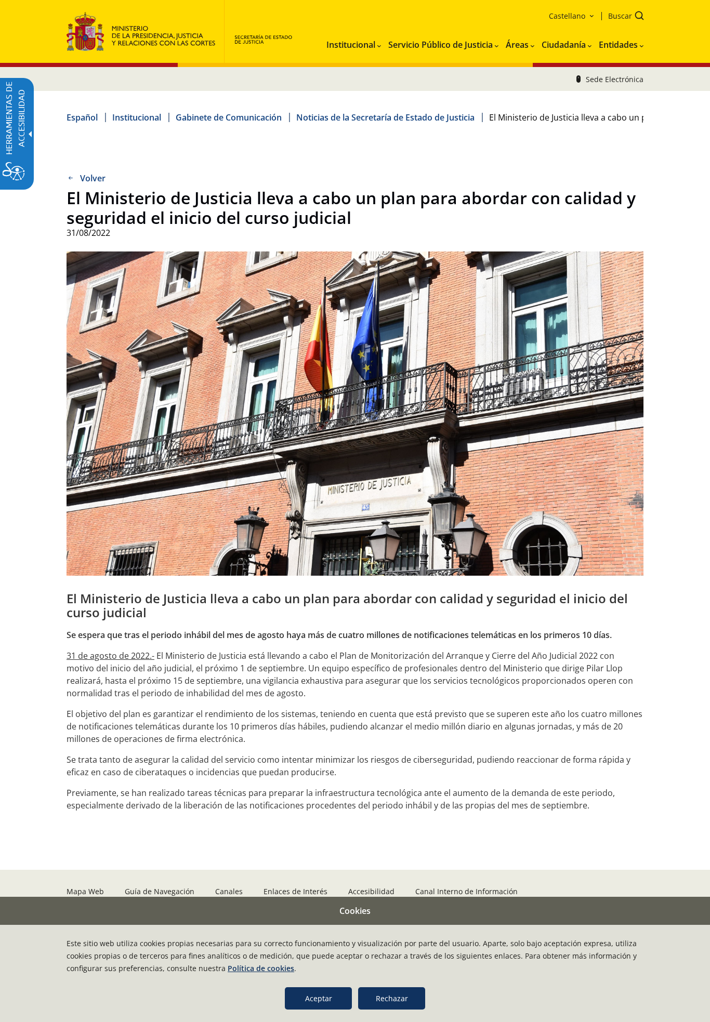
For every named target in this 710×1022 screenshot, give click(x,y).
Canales (229, 891)
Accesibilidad (371, 891)
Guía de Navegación (159, 891)
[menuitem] (354, 42)
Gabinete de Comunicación (229, 117)
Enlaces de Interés (295, 891)
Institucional (136, 117)
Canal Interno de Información (466, 891)
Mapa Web (85, 891)
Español (82, 117)
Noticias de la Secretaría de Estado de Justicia (385, 117)
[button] (622, 17)
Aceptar (318, 998)
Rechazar (392, 998)
